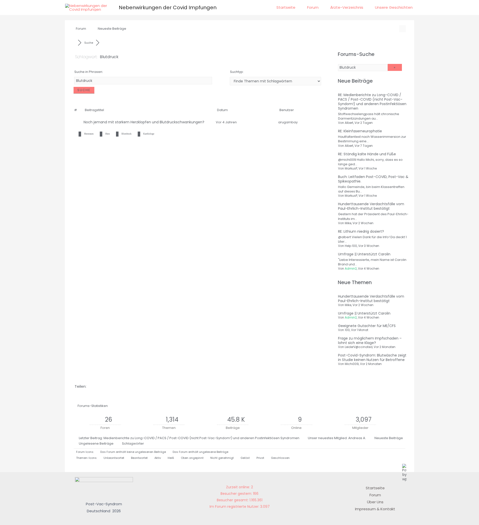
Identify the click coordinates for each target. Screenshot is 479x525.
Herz (107, 133)
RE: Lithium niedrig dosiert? (361, 231)
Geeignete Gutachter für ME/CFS (367, 325)
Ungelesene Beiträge (96, 443)
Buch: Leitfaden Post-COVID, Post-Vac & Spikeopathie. (373, 179)
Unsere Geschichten (394, 7)
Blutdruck (126, 133)
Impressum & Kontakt (375, 509)
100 (347, 330)
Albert (349, 123)
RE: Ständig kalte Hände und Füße (367, 154)
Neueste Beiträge (112, 28)
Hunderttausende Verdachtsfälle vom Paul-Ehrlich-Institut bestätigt (371, 206)
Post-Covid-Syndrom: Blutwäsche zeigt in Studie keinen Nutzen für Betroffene (372, 357)
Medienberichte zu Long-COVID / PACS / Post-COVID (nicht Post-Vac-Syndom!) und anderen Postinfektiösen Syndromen (201, 438)
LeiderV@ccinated (358, 347)
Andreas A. (357, 438)
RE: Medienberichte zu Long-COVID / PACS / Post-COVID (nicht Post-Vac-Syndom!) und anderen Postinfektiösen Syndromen (372, 101)
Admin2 (351, 268)
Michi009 (352, 364)
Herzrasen (89, 133)
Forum (313, 7)
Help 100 (351, 246)
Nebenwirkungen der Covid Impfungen (168, 7)
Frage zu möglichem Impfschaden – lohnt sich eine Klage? (370, 340)
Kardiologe (148, 133)
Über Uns (375, 502)
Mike (348, 223)
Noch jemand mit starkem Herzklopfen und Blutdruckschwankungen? (145, 122)
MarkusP (351, 168)
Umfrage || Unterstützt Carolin (364, 254)
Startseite (285, 7)
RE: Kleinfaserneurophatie (360, 131)
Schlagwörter (133, 443)
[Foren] (73, 43)
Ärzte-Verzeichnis (346, 7)
